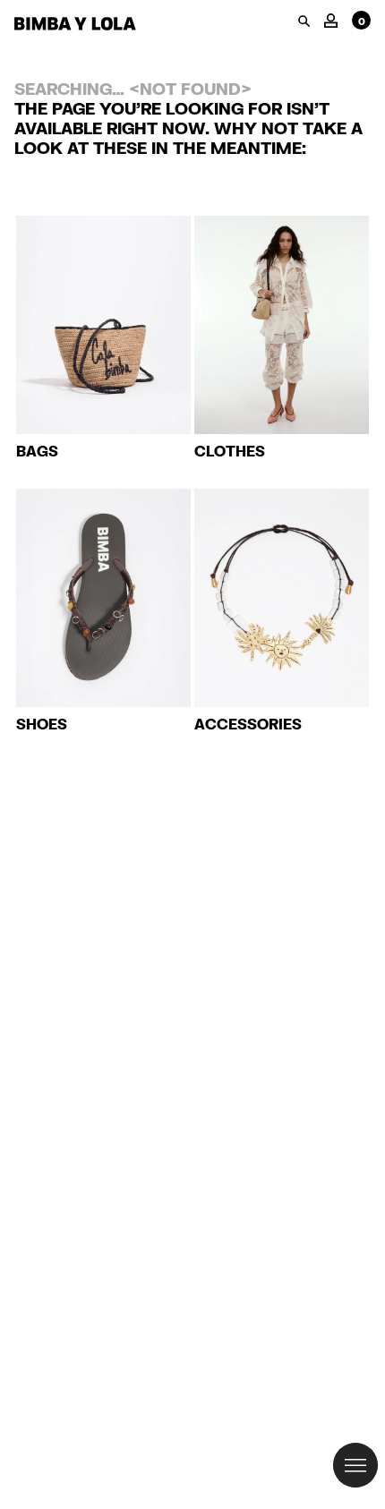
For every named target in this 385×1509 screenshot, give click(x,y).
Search (304, 21)
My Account (331, 19)
